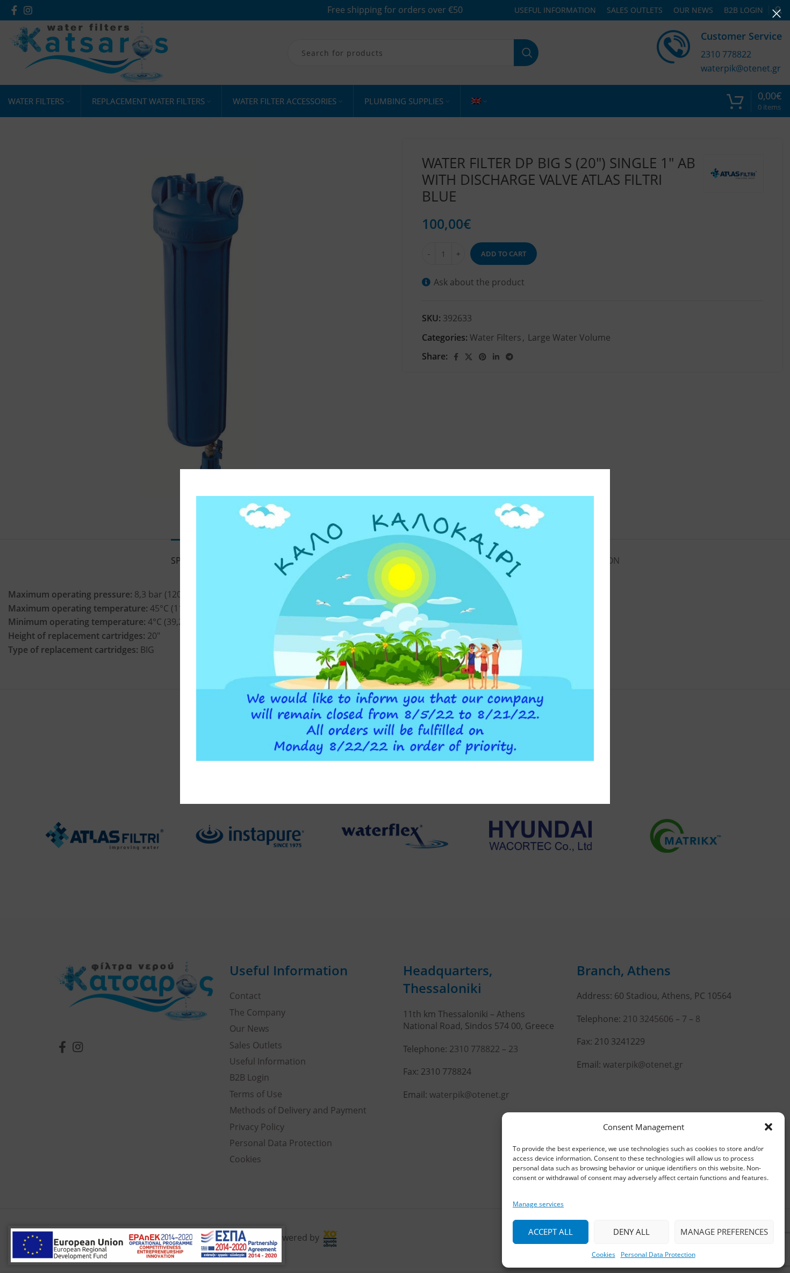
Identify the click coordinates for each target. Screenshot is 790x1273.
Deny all (631, 1231)
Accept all (550, 1231)
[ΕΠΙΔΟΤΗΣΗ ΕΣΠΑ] (146, 1245)
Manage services (538, 1204)
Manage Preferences (724, 1231)
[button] (768, 1126)
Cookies (603, 1254)
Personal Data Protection (658, 1254)
